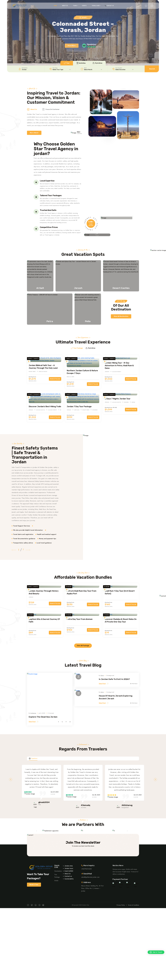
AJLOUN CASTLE (40, 410)
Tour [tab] (68, 63)
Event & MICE (69, 871)
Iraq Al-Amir (70, 376)
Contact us (68, 876)
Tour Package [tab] (78, 348)
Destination (24, 67)
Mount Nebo (32, 371)
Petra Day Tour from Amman (80, 619)
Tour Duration (118, 67)
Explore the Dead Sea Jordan (43, 717)
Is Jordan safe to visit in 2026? (114, 679)
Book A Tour (34, 884)
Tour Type (55, 67)
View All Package (83, 645)
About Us (65, 5)
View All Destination (121, 316)
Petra (49, 307)
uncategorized (110, 675)
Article (56, 881)
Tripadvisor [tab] (34, 758)
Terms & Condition (133, 905)
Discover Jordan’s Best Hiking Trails (45, 406)
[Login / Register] (146, 5)
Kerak (133, 402)
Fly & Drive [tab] (98, 63)
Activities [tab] (82, 63)
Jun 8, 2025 (42, 713)
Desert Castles (121, 274)
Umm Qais (76, 410)
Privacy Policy (121, 905)
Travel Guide (96, 5)
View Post (32, 721)
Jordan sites (69, 866)
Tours (75, 5)
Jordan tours (69, 868)
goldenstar (33, 713)
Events (84, 5)
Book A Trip (54, 379)
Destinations (58, 871)
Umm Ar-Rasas (43, 371)
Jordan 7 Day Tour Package (79, 406)
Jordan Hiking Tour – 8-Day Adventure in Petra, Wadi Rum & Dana (119, 365)
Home (55, 5)
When (85, 67)
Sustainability (69, 879)
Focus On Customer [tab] (53, 109)
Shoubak (94, 410)
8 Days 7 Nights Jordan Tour (117, 399)
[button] (15, 55)
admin (102, 675)
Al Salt (40, 274)
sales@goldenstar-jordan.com (90, 877)
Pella (88, 307)
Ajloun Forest (116, 371)
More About (34, 133)
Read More (71, 52)
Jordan (31, 597)
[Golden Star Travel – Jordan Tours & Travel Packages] (19, 5)
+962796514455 (86, 869)
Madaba (126, 402)
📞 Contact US (109, 5)
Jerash (78, 274)
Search (152, 69)
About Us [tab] (33, 109)
